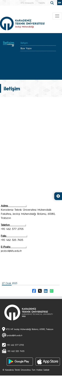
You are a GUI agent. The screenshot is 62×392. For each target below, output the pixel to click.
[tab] (8, 43)
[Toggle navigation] (57, 16)
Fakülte (42, 2)
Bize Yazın (26, 48)
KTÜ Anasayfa (27, 2)
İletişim (24, 42)
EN (59, 2)
